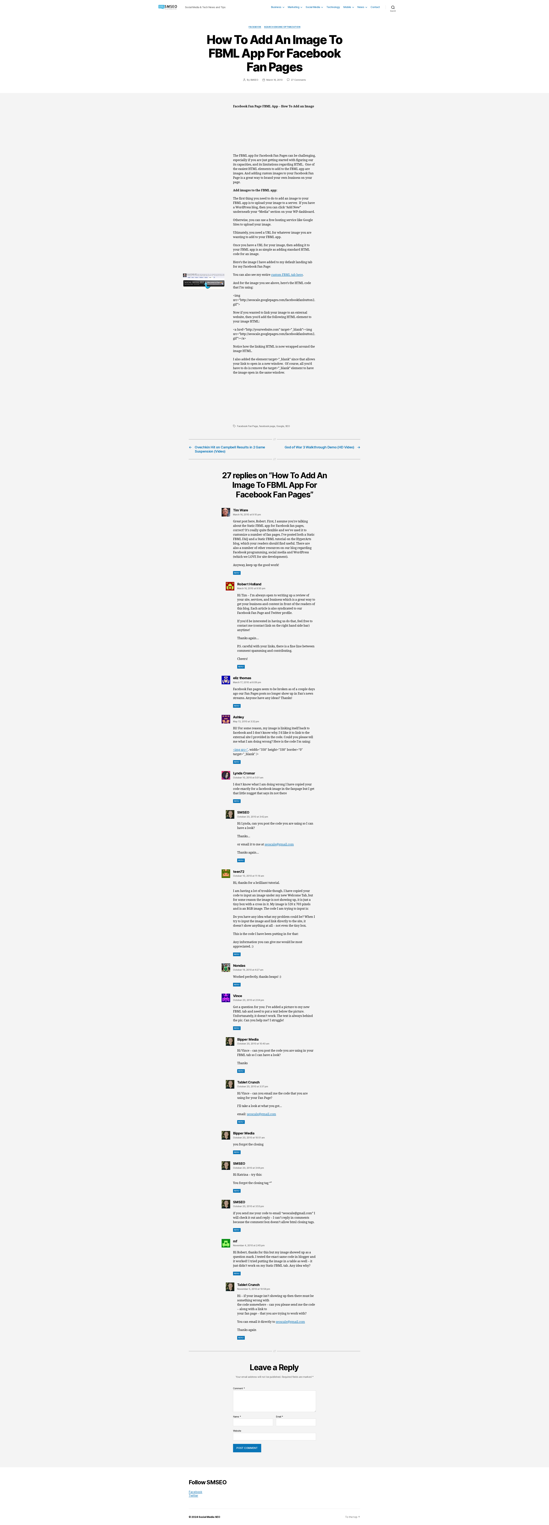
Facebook (255, 27)
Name (237, 1416)
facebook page (267, 426)
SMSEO (254, 79)
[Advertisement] (274, 133)
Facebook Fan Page (247, 426)
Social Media (313, 7)
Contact (375, 7)
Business (276, 7)
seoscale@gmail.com (279, 844)
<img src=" (240, 750)
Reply (237, 573)
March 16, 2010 (274, 79)
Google (280, 426)
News (360, 7)
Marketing (293, 7)
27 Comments (298, 79)
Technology (333, 7)
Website (237, 1430)
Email (279, 1416)
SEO (287, 426)
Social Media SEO (209, 1516)
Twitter (193, 1495)
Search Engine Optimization (282, 27)
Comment (239, 1388)
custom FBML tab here (287, 275)
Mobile (347, 7)
